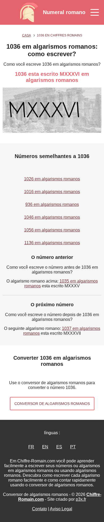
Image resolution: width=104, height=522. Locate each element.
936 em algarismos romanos (52, 204)
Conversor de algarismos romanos (52, 403)
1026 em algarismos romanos (52, 179)
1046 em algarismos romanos (52, 217)
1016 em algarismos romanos (52, 191)
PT (73, 447)
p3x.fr (81, 499)
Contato (39, 509)
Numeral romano (64, 12)
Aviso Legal (61, 509)
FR (31, 447)
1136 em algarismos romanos (52, 243)
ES (59, 447)
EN (45, 447)
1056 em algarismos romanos (52, 230)
